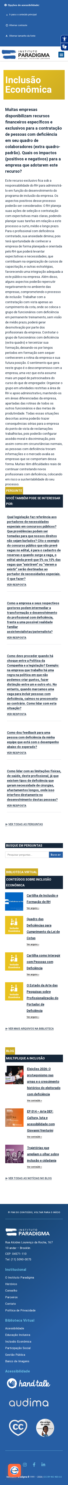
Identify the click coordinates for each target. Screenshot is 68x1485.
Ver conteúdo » (34, 1100)
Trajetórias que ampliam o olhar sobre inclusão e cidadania (43, 1154)
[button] (61, 55)
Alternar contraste (18, 25)
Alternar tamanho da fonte (20, 35)
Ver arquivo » (33, 908)
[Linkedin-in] (43, 1464)
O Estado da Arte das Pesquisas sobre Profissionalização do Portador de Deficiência (42, 997)
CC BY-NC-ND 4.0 (53, 1477)
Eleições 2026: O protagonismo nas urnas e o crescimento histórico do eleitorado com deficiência (44, 1081)
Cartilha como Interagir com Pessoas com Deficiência (43, 962)
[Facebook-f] (34, 1464)
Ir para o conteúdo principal (23, 14)
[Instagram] (25, 1464)
